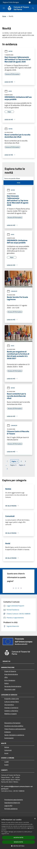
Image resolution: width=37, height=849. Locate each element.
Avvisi (10, 91)
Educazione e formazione (12, 723)
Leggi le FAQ (8, 805)
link (8, 833)
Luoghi (6, 762)
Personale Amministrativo (12, 686)
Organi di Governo (10, 671)
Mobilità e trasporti (10, 714)
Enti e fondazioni (9, 680)
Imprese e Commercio (11, 708)
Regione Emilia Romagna (11, 2)
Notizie (10, 51)
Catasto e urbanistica (11, 711)
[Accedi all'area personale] (29, 2)
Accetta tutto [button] (18, 837)
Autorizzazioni (9, 738)
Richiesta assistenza (10, 809)
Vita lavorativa (9, 705)
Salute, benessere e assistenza (14, 735)
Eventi (6, 765)
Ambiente (7, 732)
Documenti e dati (9, 689)
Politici (6, 683)
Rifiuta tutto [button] (18, 842)
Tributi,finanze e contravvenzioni (15, 729)
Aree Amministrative (11, 674)
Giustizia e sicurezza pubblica (13, 726)
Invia (18, 183)
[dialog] (18, 833)
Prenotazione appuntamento (13, 799)
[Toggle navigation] (4, 8)
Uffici (6, 677)
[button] (18, 846)
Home (4, 16)
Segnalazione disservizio (12, 802)
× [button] (35, 818)
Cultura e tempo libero (11, 701)
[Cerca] (33, 8)
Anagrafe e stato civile (11, 698)
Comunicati (14, 291)
